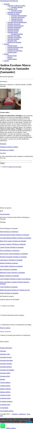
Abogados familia (5, 373)
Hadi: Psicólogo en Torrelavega (9, 231)
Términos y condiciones (19, 414)
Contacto (6, 60)
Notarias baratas (12, 55)
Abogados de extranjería (14, 12)
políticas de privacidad (14, 167)
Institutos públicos (5, 392)
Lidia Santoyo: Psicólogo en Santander (11, 260)
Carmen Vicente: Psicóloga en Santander (12, 247)
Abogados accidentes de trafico (16, 5)
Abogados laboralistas (13, 35)
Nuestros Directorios (6, 348)
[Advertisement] (16, 185)
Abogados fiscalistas (17, 34)
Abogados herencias (17, 20)
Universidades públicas (6, 411)
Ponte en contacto (5, 328)
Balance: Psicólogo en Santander (9, 276)
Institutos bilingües (5, 389)
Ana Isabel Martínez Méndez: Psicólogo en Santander (15, 238)
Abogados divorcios (17, 19)
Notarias (6, 54)
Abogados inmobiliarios (14, 27)
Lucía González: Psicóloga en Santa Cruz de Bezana (15, 279)
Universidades (4, 408)
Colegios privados (5, 395)
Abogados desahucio (13, 29)
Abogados (7, 4)
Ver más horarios (5, 214)
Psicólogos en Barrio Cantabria (9, 147)
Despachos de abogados (14, 42)
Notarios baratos (12, 59)
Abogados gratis (12, 40)
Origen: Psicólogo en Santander (9, 293)
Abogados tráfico (5, 376)
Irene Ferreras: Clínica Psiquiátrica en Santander (14, 253)
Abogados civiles (12, 9)
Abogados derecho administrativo (17, 22)
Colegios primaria (5, 385)
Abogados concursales (13, 24)
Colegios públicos (5, 382)
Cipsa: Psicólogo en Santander (9, 287)
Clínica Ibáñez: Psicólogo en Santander (11, 266)
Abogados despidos (13, 30)
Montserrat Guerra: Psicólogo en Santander (12, 272)
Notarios (9, 57)
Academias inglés (5, 404)
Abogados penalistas (13, 39)
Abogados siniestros (17, 7)
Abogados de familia (13, 14)
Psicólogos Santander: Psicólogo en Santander (13, 257)
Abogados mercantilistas (14, 37)
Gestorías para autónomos (14, 50)
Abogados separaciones (18, 17)
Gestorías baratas (12, 45)
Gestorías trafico (12, 52)
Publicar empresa (11, 428)
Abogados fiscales (12, 32)
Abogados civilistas (16, 10)
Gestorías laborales (12, 49)
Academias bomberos (6, 401)
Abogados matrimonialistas (19, 15)
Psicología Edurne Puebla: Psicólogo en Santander (14, 235)
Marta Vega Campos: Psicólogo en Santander (13, 241)
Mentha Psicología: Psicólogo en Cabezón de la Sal (15, 290)
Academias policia (5, 398)
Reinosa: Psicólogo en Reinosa (9, 263)
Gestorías (6, 44)
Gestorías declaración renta (15, 47)
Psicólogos (3, 144)
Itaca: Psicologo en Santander (8, 269)
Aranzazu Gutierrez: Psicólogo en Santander (13, 244)
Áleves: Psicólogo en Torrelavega (9, 250)
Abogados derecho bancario (15, 25)
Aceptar (30, 422)
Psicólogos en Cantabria (7, 150)
